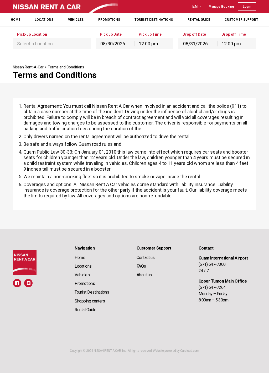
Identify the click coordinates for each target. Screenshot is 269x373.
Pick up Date (111, 34)
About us (144, 274)
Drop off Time (233, 34)
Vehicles (76, 19)
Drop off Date (194, 34)
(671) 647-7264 (212, 287)
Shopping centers (90, 301)
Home (15, 19)
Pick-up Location (32, 34)
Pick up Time (150, 34)
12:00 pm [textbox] (148, 43)
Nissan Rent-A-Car (28, 67)
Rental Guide (199, 19)
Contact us (146, 257)
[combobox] (52, 43)
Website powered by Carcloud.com (176, 351)
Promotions (85, 283)
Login (247, 6)
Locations (44, 19)
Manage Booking (221, 6)
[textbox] (52, 44)
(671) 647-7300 (212, 264)
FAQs (141, 266)
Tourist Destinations (92, 292)
